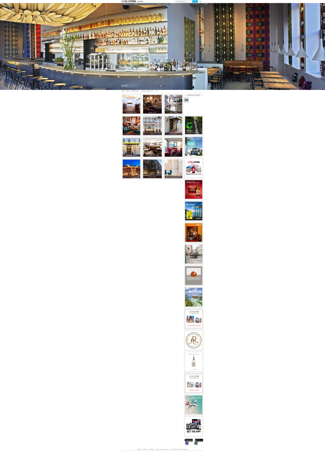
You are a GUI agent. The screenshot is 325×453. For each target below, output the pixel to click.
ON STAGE (166, 4)
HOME (122, 91)
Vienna (127, 91)
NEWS (135, 4)
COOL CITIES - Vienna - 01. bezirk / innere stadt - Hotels (128, 1)
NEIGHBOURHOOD (135, 91)
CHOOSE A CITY (127, 4)
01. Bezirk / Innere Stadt (147, 91)
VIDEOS (159, 4)
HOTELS (157, 91)
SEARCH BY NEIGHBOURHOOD (147, 4)
